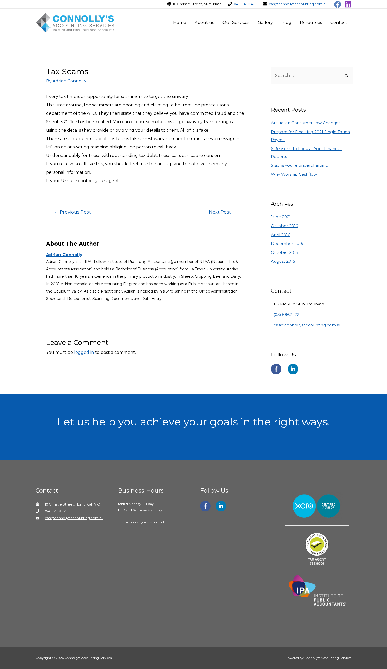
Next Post (222, 212)
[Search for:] (312, 75)
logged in (84, 352)
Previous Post (72, 212)
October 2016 (284, 225)
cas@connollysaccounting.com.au (298, 4)
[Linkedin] (347, 4)
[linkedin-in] (294, 369)
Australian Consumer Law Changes (305, 122)
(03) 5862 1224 (288, 314)
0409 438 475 (245, 4)
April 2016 (280, 234)
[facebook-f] (279, 369)
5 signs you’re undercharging (299, 165)
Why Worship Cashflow (294, 174)
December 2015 (287, 243)
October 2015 (284, 252)
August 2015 (283, 261)
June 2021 (281, 216)
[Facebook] (337, 4)
